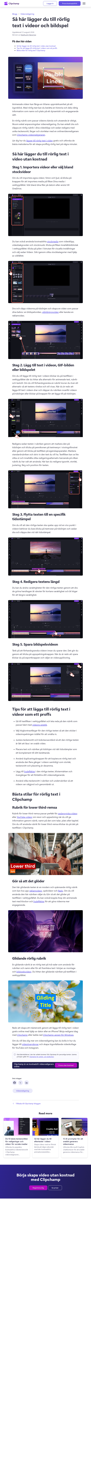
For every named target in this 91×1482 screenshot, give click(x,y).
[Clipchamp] (12, 3)
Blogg (14, 14)
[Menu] (84, 3)
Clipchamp (22, 1034)
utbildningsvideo (50, 311)
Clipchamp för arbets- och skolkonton (41, 1057)
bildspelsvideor (23, 971)
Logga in (50, 3)
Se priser (55, 1188)
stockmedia (52, 241)
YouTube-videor (24, 816)
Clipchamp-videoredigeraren (31, 134)
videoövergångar (30, 1044)
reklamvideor (35, 890)
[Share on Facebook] (14, 1082)
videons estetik (39, 724)
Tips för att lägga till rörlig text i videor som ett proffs (37, 48)
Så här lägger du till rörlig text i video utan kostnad (36, 46)
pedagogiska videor (67, 813)
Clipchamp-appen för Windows (58, 1034)
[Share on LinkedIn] (26, 1082)
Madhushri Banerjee (28, 35)
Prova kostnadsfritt (69, 3)
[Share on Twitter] (20, 1082)
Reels (60, 890)
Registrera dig (38, 1188)
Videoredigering (27, 14)
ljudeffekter (29, 771)
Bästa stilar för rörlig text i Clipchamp (31, 50)
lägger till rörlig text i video (39, 140)
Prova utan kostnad (66, 1065)
